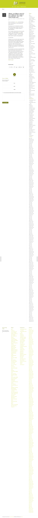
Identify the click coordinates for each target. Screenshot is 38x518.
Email (14, 86)
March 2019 (31, 220)
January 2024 (31, 158)
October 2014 (31, 281)
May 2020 (30, 204)
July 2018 (30, 229)
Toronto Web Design (12, 516)
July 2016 (30, 257)
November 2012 (31, 307)
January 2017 (31, 250)
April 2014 (30, 478)
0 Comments (13, 18)
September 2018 (31, 227)
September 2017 (31, 241)
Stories (30, 89)
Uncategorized (31, 135)
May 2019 (30, 218)
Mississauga (31, 127)
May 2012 (30, 314)
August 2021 (31, 187)
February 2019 (31, 221)
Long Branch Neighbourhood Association (31, 120)
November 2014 (31, 470)
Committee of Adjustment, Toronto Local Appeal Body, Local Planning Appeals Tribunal (32, 109)
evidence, (16, 21)
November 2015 (31, 266)
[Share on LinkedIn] (16, 67)
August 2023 (31, 164)
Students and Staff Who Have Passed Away (31, 95)
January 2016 (31, 454)
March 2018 (31, 234)
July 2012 (30, 312)
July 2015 (30, 270)
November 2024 (31, 150)
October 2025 (31, 141)
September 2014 (31, 282)
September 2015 (31, 268)
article (19, 32)
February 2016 (31, 262)
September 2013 (31, 486)
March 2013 (31, 302)
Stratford (30, 133)
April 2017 (30, 246)
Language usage (31, 114)
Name (14, 83)
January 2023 (31, 169)
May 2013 (30, 300)
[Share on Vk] (20, 67)
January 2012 (31, 318)
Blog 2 (3, 9)
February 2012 (31, 317)
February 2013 (31, 494)
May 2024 (30, 155)
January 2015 (31, 277)
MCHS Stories (31, 126)
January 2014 (31, 291)
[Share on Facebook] (9, 67)
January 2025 (31, 149)
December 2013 (31, 292)
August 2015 (31, 269)
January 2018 (31, 236)
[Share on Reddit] (22, 67)
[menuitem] (13, 7)
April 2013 (30, 301)
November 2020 (31, 197)
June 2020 (30, 203)
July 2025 (30, 143)
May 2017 (30, 245)
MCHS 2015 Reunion (32, 35)
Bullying (30, 104)
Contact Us (30, 16)
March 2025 (31, 147)
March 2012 (31, 316)
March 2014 (31, 289)
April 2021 (30, 191)
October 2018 (31, 226)
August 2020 (31, 201)
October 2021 (31, 185)
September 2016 (31, 254)
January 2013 (31, 305)
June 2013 (30, 299)
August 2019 (31, 214)
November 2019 (31, 211)
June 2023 (30, 165)
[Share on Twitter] (11, 67)
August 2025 (31, 142)
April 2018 (30, 233)
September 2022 (31, 173)
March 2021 (31, 193)
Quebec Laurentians (32, 88)
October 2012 (31, 308)
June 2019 (30, 217)
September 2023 (31, 163)
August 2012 (31, 310)
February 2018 (31, 235)
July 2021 (30, 188)
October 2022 (31, 172)
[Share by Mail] (23, 67)
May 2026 (30, 138)
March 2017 (30, 438)
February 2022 (31, 180)
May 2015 (30, 273)
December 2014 (31, 278)
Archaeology (31, 67)
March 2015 (31, 275)
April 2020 (30, 205)
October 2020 (31, 198)
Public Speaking (31, 76)
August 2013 (31, 297)
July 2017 (30, 243)
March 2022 (31, 179)
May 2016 (30, 259)
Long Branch (22, 345)
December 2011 (31, 320)
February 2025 (31, 148)
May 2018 (30, 422)
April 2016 (30, 260)
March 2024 (31, 157)
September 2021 (31, 186)
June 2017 (30, 244)
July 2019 (30, 406)
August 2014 (31, 283)
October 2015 (31, 267)
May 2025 (30, 145)
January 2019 (31, 222)
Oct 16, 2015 (31, 49)
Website (14, 89)
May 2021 (30, 190)
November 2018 (31, 225)
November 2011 (31, 321)
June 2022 (30, 175)
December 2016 (31, 251)
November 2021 (31, 183)
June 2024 (30, 154)
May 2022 (30, 177)
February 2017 (31, 249)
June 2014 (30, 285)
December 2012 (31, 306)
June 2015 (30, 462)
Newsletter (21, 18)
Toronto (30, 134)
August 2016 (31, 446)
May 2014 (30, 286)
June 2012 (30, 313)
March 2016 (31, 261)
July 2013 (30, 298)
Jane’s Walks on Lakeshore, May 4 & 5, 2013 (32, 72)
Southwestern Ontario (32, 132)
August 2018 (31, 228)
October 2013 (31, 294)
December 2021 (31, 182)
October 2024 (31, 151)
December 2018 (31, 414)
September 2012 (31, 309)
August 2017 (31, 242)
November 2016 (31, 252)
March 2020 (31, 206)
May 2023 (30, 166)
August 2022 (31, 174)
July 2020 (30, 202)
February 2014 (31, 290)
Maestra (22, 516)
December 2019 (31, 210)
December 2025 (31, 139)
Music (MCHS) (31, 45)
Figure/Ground (31, 112)
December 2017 (31, 237)
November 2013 (31, 293)
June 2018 (30, 230)
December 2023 (31, 159)
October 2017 (31, 239)
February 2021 (31, 194)
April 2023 (30, 167)
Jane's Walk (30, 113)
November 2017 (31, 238)
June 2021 (30, 189)
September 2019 (31, 213)
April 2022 (30, 178)
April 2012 (30, 315)
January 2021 (31, 195)
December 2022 (31, 170)
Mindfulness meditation (14, 387)
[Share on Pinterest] (14, 67)
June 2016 (30, 258)
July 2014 (30, 284)
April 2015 (30, 274)
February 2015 (31, 276)
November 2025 (31, 140)
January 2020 (31, 209)
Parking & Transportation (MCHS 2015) (32, 57)
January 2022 (31, 181)
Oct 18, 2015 (31, 52)
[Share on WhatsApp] (13, 67)
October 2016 (31, 253)
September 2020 (31, 199)
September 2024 (31, 153)
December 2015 (31, 265)
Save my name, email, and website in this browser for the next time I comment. (12, 92)
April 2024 (30, 156)
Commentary (17, 18)
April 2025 (30, 146)
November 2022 (31, 171)
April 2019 (30, 219)
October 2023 (31, 162)
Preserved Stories (31, 59)
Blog (12, 329)
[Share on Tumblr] (18, 67)
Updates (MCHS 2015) (32, 82)
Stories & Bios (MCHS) (14, 377)
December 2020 (31, 196)
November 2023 (31, 161)
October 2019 (31, 212)
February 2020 (31, 207)
